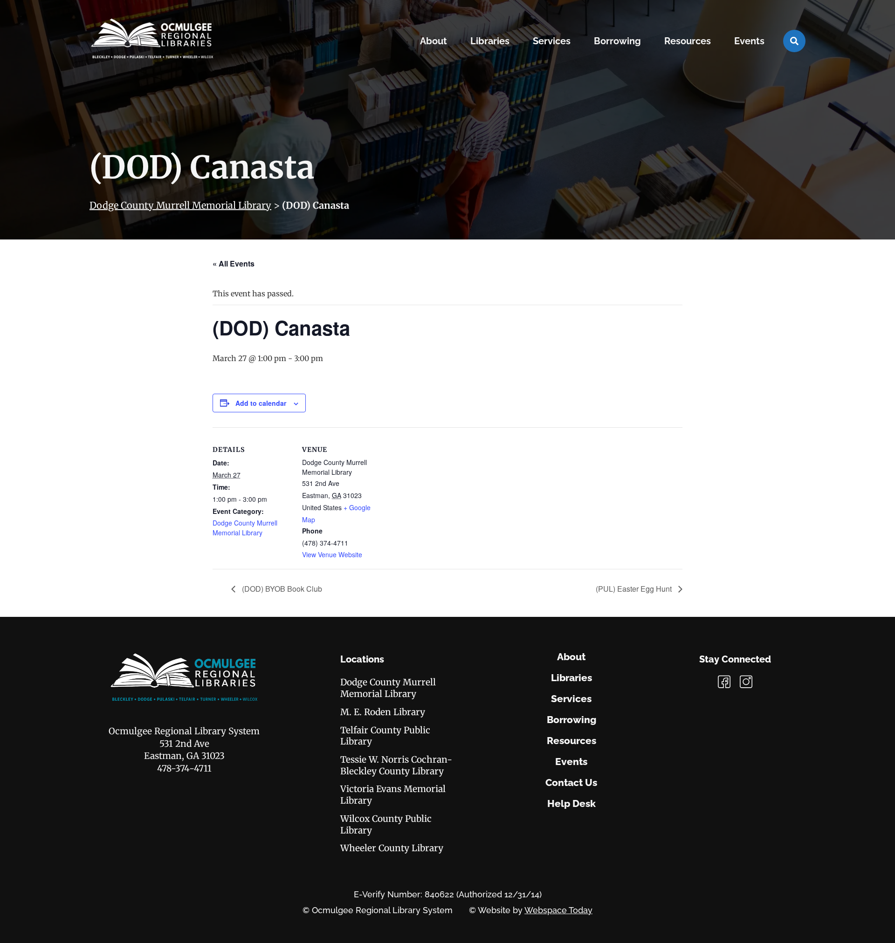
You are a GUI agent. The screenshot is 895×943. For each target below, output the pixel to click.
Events (571, 761)
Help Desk (571, 803)
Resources (571, 740)
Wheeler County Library (391, 848)
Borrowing (571, 719)
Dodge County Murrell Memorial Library (180, 205)
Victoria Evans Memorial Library (393, 794)
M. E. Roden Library (382, 712)
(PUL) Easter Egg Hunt (635, 588)
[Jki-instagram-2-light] (746, 682)
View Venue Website (332, 554)
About (571, 657)
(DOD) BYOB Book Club (281, 588)
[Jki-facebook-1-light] (724, 682)
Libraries (571, 678)
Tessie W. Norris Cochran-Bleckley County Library (396, 765)
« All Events (234, 263)
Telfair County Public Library (385, 735)
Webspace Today (558, 910)
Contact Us (571, 782)
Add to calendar (260, 403)
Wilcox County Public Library (386, 824)
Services (571, 699)
